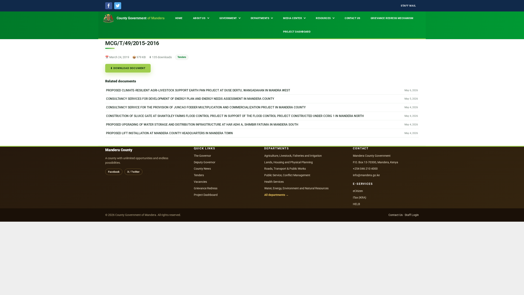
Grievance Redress (205, 188)
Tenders (181, 57)
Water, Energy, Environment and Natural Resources (296, 188)
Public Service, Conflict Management (287, 175)
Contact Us (395, 215)
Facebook (114, 171)
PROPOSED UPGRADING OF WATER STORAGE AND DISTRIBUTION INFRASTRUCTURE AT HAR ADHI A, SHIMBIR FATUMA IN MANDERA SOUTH (202, 124)
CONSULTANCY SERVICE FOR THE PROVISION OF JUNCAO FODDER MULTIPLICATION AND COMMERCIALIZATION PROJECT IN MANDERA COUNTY (206, 107)
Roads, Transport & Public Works (285, 168)
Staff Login (412, 215)
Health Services (274, 181)
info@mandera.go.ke (366, 175)
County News (202, 168)
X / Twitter (133, 171)
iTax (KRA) (359, 197)
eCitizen (358, 191)
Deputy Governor (204, 162)
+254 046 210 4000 (365, 168)
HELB (356, 204)
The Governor (202, 155)
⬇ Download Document (128, 68)
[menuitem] (408, 5)
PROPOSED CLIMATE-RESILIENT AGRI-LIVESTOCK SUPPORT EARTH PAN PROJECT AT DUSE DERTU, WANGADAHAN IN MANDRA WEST (198, 90)
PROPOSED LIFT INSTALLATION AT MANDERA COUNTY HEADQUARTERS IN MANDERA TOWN (169, 133)
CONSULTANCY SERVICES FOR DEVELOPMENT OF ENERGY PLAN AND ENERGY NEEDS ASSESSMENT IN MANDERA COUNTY (190, 99)
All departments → (276, 194)
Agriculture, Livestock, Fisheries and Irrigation (293, 155)
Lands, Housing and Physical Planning (288, 162)
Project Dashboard (206, 194)
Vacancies (200, 181)
